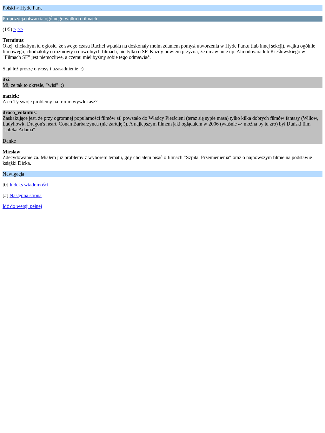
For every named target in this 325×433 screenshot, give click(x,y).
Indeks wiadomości (29, 184)
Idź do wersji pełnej (22, 206)
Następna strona (26, 195)
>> (20, 29)
